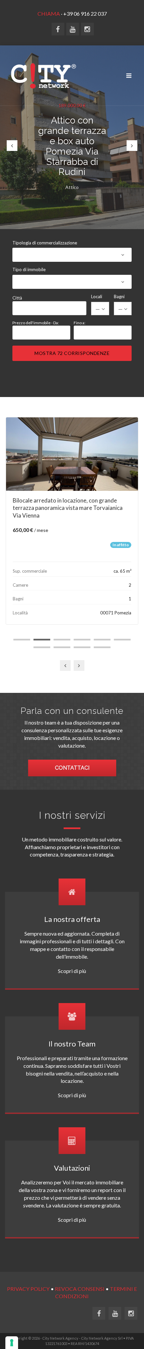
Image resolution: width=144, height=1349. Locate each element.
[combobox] (72, 259)
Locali (96, 296)
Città (17, 298)
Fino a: (79, 322)
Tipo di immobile (29, 269)
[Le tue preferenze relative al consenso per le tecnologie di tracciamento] (11, 1342)
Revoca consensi (79, 1289)
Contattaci (72, 768)
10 (102, 647)
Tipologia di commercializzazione (44, 242)
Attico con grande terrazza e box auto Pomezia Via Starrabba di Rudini (72, 146)
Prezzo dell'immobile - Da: (35, 322)
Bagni (119, 296)
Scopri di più (72, 971)
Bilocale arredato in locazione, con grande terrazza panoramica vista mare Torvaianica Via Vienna (68, 508)
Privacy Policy (28, 1289)
